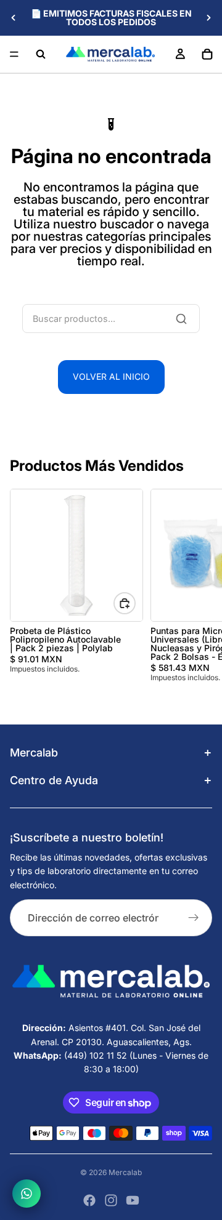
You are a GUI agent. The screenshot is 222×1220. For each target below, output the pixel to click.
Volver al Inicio (111, 376)
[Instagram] (111, 1200)
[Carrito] (207, 54)
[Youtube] (132, 1200)
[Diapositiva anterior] (13, 17)
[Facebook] (89, 1200)
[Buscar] (40, 54)
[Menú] (14, 54)
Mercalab (125, 1172)
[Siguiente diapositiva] (208, 17)
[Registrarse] (194, 918)
